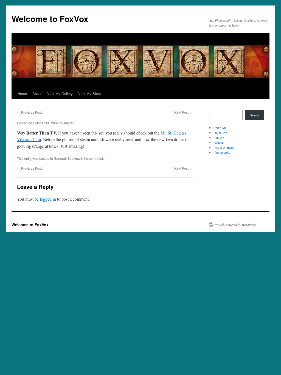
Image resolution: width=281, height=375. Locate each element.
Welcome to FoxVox (50, 18)
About (37, 93)
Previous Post (29, 112)
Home (22, 93)
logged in (48, 199)
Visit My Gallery (60, 93)
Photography (221, 152)
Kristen (69, 123)
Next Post (183, 112)
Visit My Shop (89, 93)
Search (254, 115)
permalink (96, 158)
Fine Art (218, 137)
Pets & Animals (223, 147)
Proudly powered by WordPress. (236, 224)
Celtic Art (219, 127)
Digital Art (220, 132)
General (60, 158)
